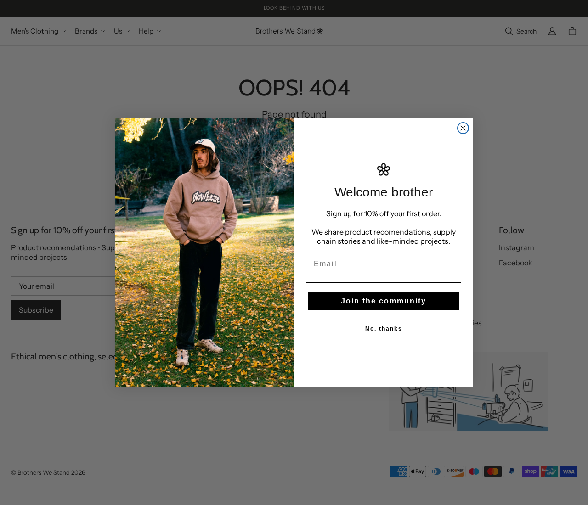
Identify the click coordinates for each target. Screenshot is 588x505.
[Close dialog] (463, 128)
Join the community (383, 301)
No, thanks (383, 328)
